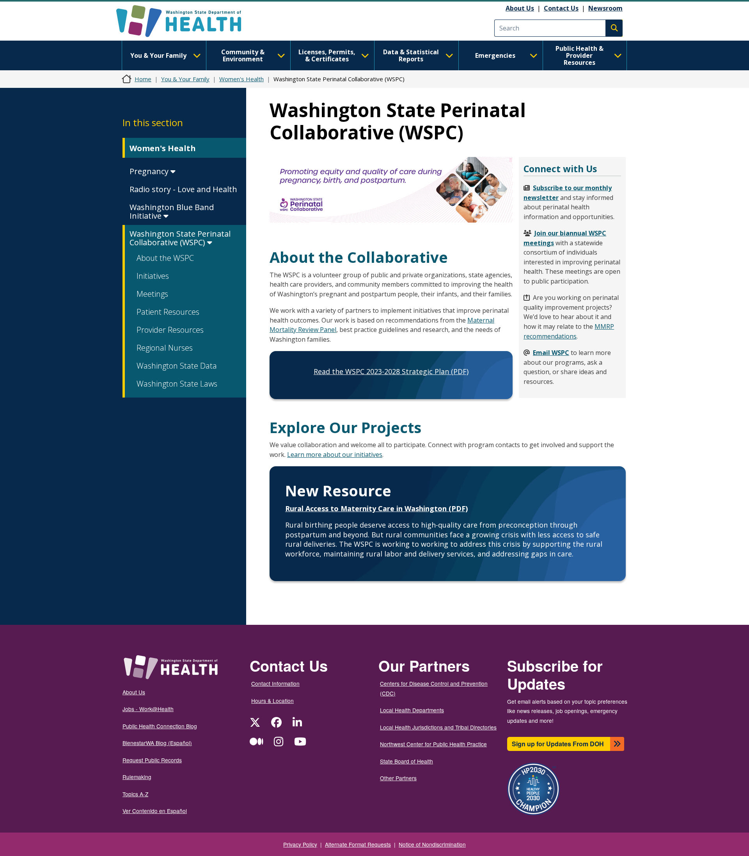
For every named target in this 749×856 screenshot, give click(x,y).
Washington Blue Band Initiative (172, 211)
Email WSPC (551, 352)
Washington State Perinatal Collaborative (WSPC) (180, 238)
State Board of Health (406, 761)
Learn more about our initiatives (334, 454)
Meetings (152, 294)
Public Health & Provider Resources (579, 55)
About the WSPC (165, 258)
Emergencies (495, 55)
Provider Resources (170, 330)
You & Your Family (158, 55)
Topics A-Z (135, 794)
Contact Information (275, 683)
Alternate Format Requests (358, 844)
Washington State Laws (177, 383)
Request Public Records (152, 760)
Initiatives (153, 276)
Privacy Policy (300, 844)
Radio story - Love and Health (183, 189)
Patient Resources (168, 312)
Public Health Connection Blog (159, 726)
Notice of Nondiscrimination (432, 844)
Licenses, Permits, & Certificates (326, 55)
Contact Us (561, 8)
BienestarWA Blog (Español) (157, 743)
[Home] (185, 21)
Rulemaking (136, 777)
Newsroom (605, 8)
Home (143, 79)
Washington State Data (177, 365)
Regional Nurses (165, 347)
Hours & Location (272, 700)
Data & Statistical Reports (411, 55)
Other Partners (398, 778)
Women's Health (241, 79)
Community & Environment (242, 55)
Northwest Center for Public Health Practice (433, 744)
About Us (520, 8)
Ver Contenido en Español (154, 811)
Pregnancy (150, 171)
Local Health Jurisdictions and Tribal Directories (438, 727)
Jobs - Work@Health (148, 709)
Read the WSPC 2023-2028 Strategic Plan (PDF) (391, 371)
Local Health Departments (412, 710)
